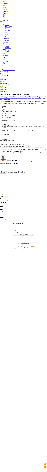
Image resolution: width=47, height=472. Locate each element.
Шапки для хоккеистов (7, 36)
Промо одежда (5, 9)
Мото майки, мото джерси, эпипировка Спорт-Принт (18, 97)
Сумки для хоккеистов (7, 37)
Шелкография (6, 61)
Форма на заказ (4, 207)
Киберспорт (4, 53)
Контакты (3, 18)
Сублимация (6, 60)
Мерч (4, 63)
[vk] (2, 192)
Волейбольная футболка (8, 48)
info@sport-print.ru (7, 71)
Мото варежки (4, 97)
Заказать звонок (5, 204)
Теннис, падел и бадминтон (6, 42)
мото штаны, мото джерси (29, 96)
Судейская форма (7, 46)
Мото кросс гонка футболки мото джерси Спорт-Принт (32, 97)
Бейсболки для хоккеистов (8, 35)
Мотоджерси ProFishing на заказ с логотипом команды (7, 96)
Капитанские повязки (7, 29)
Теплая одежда (6, 34)
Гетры (5, 28)
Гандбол (4, 57)
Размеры (3, 211)
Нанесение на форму (7, 30)
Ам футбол (4, 6)
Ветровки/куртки (7, 40)
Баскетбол (4, 5)
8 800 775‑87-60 (12, 140)
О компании (2, 204)
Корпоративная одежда (6, 55)
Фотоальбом (3, 17)
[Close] (33, 222)
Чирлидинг (4, 8)
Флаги (4, 15)
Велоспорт (4, 59)
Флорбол (4, 12)
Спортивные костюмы (7, 39)
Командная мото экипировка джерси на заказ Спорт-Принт (15, 98)
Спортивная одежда (5, 3)
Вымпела (4, 16)
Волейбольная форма (7, 47)
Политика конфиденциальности (6, 219)
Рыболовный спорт (5, 11)
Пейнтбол (4, 13)
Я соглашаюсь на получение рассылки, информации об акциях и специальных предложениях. (13, 172)
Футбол (4, 2)
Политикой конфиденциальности (22, 171)
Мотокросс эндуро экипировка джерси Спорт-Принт (30, 98)
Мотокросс (4, 7)
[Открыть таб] (8, 38)
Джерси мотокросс (16, 96)
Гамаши (6, 32)
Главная (3, 23)
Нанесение (4, 14)
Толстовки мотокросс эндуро (22, 96)
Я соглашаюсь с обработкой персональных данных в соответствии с (14, 171)
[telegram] (2, 193)
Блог (2, 65)
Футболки (6, 41)
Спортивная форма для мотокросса (6, 99)
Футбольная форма (7, 25)
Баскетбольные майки (7, 44)
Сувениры (4, 10)
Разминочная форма (7, 45)
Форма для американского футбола (9, 50)
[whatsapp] (2, 194)
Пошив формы (3, 1)
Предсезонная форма (7, 33)
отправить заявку (23, 249)
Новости (3, 215)
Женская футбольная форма (8, 26)
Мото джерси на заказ (9, 97)
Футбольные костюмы (7, 27)
